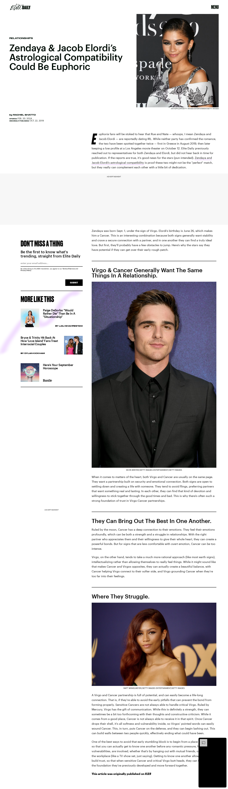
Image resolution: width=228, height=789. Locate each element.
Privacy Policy (26, 270)
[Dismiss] (223, 740)
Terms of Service (69, 269)
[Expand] (201, 740)
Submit (74, 282)
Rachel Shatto (24, 115)
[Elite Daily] (20, 7)
